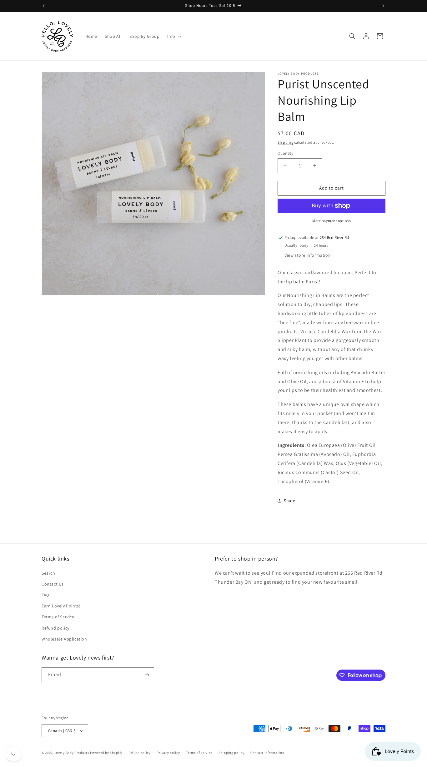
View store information (307, 255)
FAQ (45, 595)
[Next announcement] (383, 6)
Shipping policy (231, 752)
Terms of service (199, 752)
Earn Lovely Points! (61, 606)
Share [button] (289, 500)
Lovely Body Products (71, 752)
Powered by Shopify (106, 752)
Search (48, 573)
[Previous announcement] (44, 6)
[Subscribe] (147, 674)
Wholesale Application (64, 639)
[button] (173, 36)
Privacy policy (168, 752)
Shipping (286, 142)
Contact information (267, 752)
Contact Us (53, 584)
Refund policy (55, 628)
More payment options (331, 220)
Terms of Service (58, 617)
